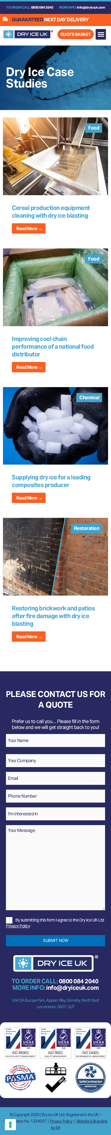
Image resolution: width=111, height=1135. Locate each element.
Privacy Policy (18, 926)
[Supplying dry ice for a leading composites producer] (55, 425)
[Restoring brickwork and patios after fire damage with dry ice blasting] (55, 556)
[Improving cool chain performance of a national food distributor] (55, 286)
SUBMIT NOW (55, 940)
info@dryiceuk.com (91, 7)
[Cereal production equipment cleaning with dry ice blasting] (55, 155)
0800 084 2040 (42, 7)
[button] (101, 34)
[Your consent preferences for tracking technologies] (10, 1124)
